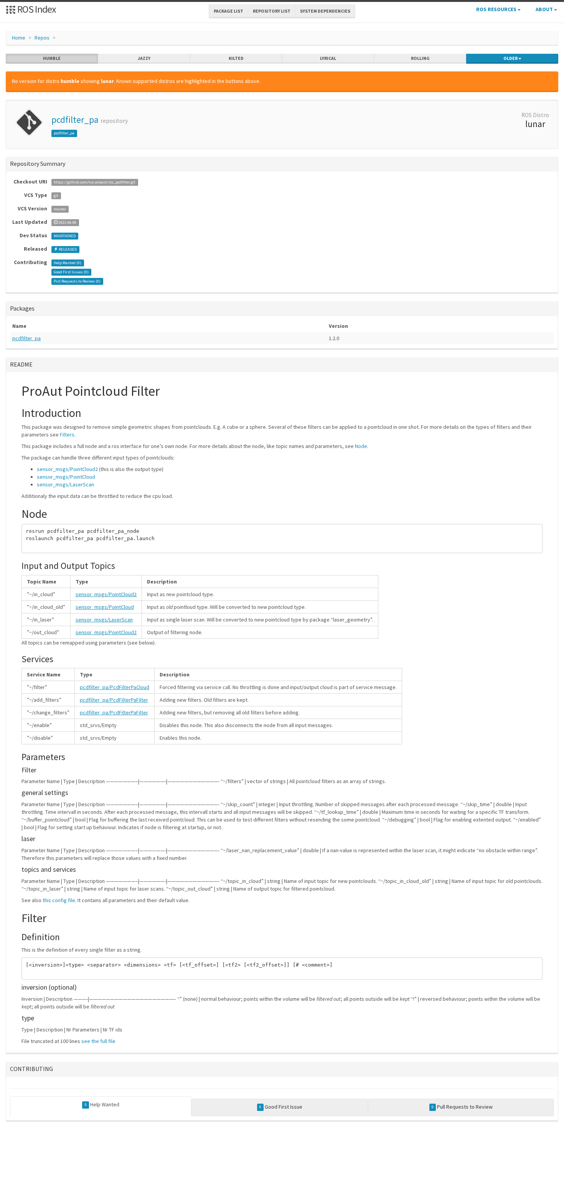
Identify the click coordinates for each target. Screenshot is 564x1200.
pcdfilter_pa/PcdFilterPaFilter (114, 699)
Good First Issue (280, 1106)
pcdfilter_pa (75, 120)
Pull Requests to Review (462, 1106)
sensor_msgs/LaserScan (65, 484)
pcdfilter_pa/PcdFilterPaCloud (114, 687)
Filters (67, 434)
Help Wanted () (67, 262)
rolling (420, 58)
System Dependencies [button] (325, 11)
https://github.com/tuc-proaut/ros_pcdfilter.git (94, 182)
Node (361, 446)
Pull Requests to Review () (77, 281)
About (545, 9)
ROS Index (36, 9)
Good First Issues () (71, 271)
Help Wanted (102, 1104)
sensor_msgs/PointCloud (66, 476)
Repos (42, 37)
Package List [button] (228, 11)
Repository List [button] (271, 11)
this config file (59, 900)
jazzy (144, 58)
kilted (236, 58)
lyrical (328, 58)
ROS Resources (497, 9)
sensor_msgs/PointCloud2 (67, 469)
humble (52, 58)
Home (18, 37)
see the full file (98, 1041)
